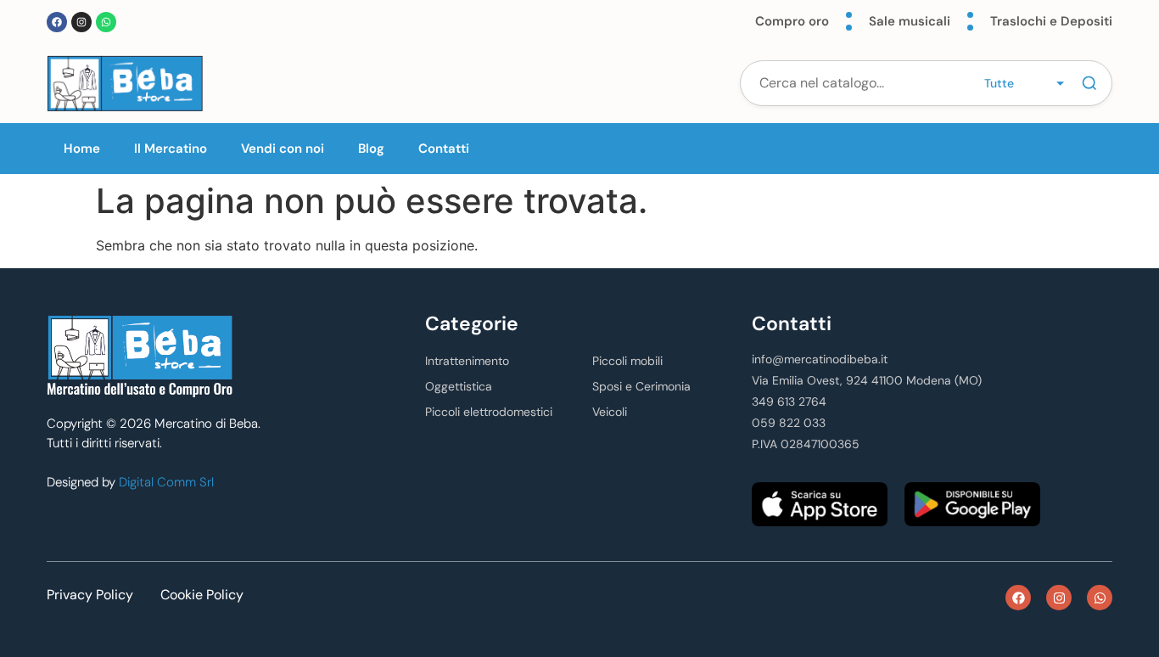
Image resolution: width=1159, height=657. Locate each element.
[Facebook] (57, 22)
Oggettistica (458, 386)
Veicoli (609, 411)
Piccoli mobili (627, 360)
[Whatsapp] (106, 22)
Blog (371, 148)
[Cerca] (1089, 83)
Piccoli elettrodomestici (488, 411)
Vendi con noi (282, 148)
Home (82, 148)
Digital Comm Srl (166, 482)
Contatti (443, 148)
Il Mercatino (170, 148)
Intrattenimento (467, 360)
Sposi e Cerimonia (641, 386)
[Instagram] (81, 22)
